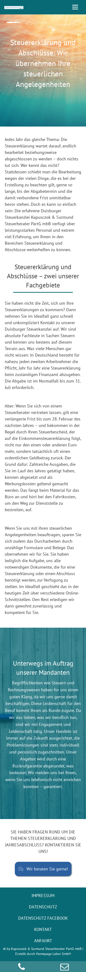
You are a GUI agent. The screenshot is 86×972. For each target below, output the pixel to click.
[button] (43, 869)
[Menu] (75, 6)
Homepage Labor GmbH (53, 954)
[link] (43, 895)
